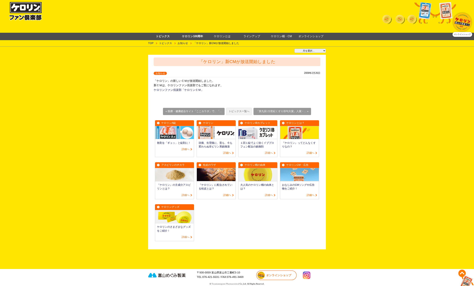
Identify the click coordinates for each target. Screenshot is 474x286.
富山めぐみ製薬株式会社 (171, 275)
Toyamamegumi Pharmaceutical (225, 284)
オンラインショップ (310, 36)
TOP (150, 43)
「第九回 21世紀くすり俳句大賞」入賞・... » (282, 111)
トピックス (165, 43)
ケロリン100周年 (192, 36)
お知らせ (183, 43)
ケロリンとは (222, 36)
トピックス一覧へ (239, 111)
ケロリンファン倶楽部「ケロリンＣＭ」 (179, 89)
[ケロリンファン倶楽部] (77, 11)
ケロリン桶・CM (281, 36)
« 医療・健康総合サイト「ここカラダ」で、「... (194, 111)
